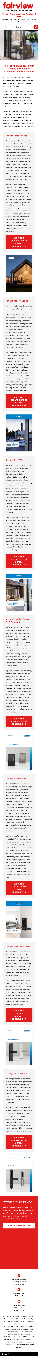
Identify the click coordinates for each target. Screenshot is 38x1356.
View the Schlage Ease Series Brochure (19, 888)
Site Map (18, 1344)
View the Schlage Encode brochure (19, 721)
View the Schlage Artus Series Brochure (19, 1141)
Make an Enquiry (17, 1225)
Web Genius (7, 1339)
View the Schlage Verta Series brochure (19, 242)
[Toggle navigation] (3, 27)
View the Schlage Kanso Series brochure (19, 401)
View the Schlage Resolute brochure (18, 1014)
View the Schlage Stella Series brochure (19, 560)
